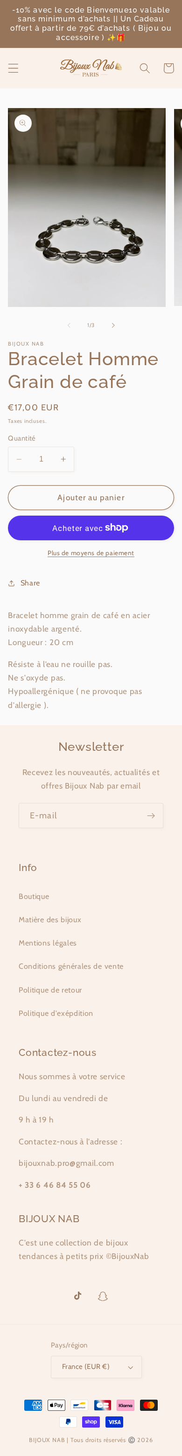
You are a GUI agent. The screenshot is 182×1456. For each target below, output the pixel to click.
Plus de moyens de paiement (91, 553)
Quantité (22, 438)
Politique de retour (50, 989)
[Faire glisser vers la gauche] (69, 325)
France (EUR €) (86, 1366)
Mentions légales (48, 942)
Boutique (34, 896)
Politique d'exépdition (56, 1013)
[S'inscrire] (151, 815)
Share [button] (30, 582)
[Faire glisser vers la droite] (113, 325)
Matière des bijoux (50, 919)
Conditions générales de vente (71, 966)
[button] (13, 68)
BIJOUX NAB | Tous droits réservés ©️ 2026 (91, 1439)
